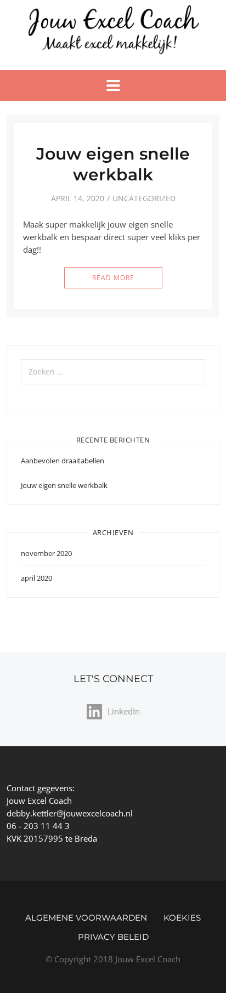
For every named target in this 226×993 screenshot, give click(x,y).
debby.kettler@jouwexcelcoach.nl (70, 813)
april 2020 (36, 578)
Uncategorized (144, 198)
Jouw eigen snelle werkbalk (113, 164)
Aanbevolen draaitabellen (62, 461)
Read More (113, 277)
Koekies (182, 917)
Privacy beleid (113, 937)
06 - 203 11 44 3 (38, 825)
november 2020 (46, 553)
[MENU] (113, 85)
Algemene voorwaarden (86, 917)
